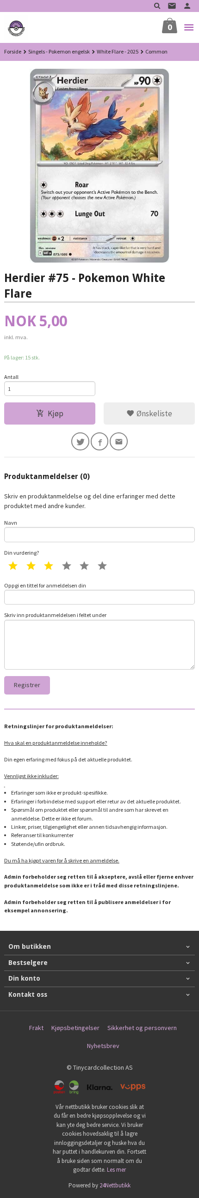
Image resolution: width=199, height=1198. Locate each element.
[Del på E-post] (119, 441)
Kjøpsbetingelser (75, 1028)
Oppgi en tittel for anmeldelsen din (45, 585)
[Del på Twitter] (80, 441)
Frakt (36, 1028)
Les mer (116, 1170)
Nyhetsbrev (103, 1046)
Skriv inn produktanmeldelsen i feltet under (55, 614)
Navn (10, 522)
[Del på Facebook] (100, 441)
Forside (12, 51)
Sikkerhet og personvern (142, 1028)
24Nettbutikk (115, 1185)
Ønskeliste (153, 413)
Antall (11, 376)
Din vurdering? (21, 552)
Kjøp (55, 413)
